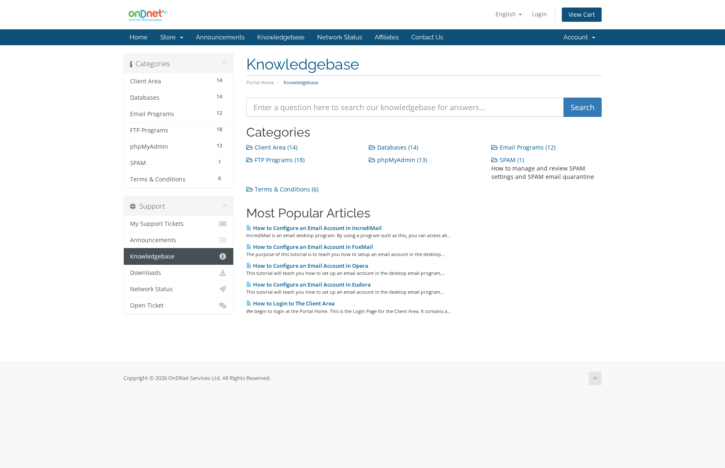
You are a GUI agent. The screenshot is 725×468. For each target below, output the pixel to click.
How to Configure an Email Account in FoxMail (312, 247)
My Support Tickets (157, 224)
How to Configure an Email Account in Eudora (311, 284)
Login (539, 14)
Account (577, 37)
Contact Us (427, 37)
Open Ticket (147, 305)
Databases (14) (397, 147)
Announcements (220, 37)
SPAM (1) (511, 160)
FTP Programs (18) (279, 160)
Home (139, 37)
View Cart (582, 14)
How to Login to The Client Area (293, 303)
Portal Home (260, 82)
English (507, 14)
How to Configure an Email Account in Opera (310, 265)
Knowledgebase (281, 37)
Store (169, 37)
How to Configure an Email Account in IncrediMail (317, 228)
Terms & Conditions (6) (285, 189)
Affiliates (387, 37)
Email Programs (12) (526, 147)
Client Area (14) (275, 147)
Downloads (145, 273)
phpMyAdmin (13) (401, 160)
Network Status (339, 37)
